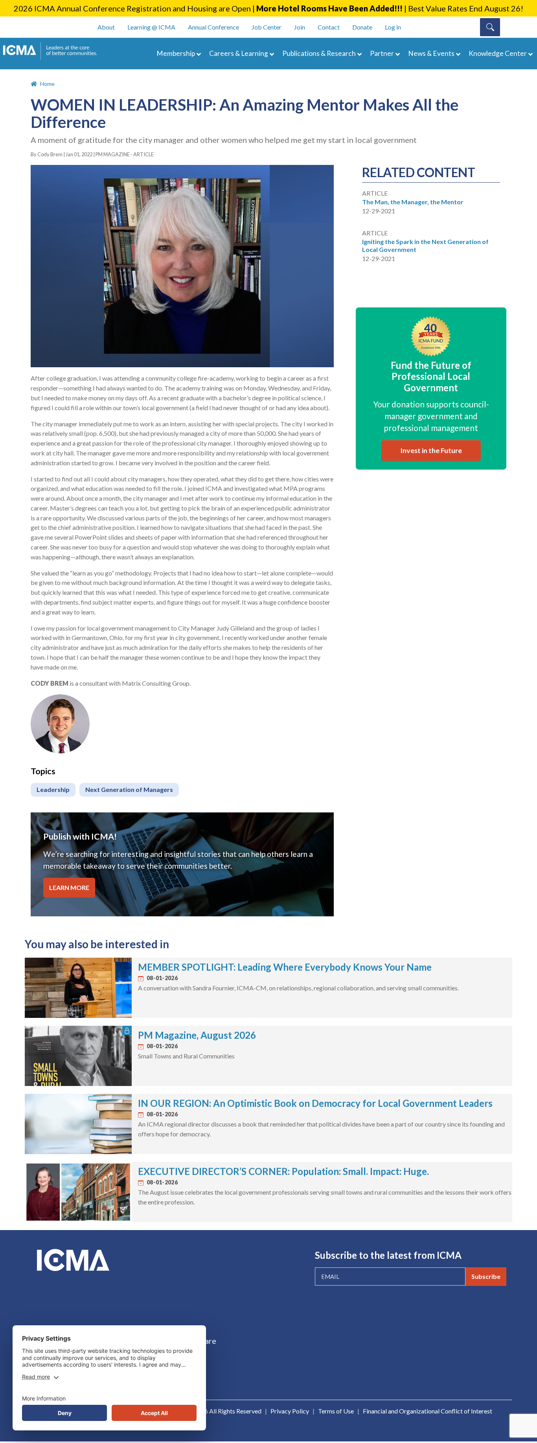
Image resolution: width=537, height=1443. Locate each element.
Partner (382, 53)
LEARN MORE (69, 887)
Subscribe (485, 1276)
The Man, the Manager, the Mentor (412, 201)
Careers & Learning (238, 53)
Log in (393, 27)
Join (299, 27)
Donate (362, 27)
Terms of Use (336, 1411)
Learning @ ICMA (151, 27)
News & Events (431, 53)
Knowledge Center (498, 53)
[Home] (53, 51)
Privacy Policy (289, 1411)
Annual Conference (213, 27)
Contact (329, 27)
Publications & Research (319, 53)
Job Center (266, 27)
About (106, 27)
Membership (175, 53)
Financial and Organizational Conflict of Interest (427, 1411)
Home (47, 83)
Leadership (53, 789)
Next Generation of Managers (129, 789)
